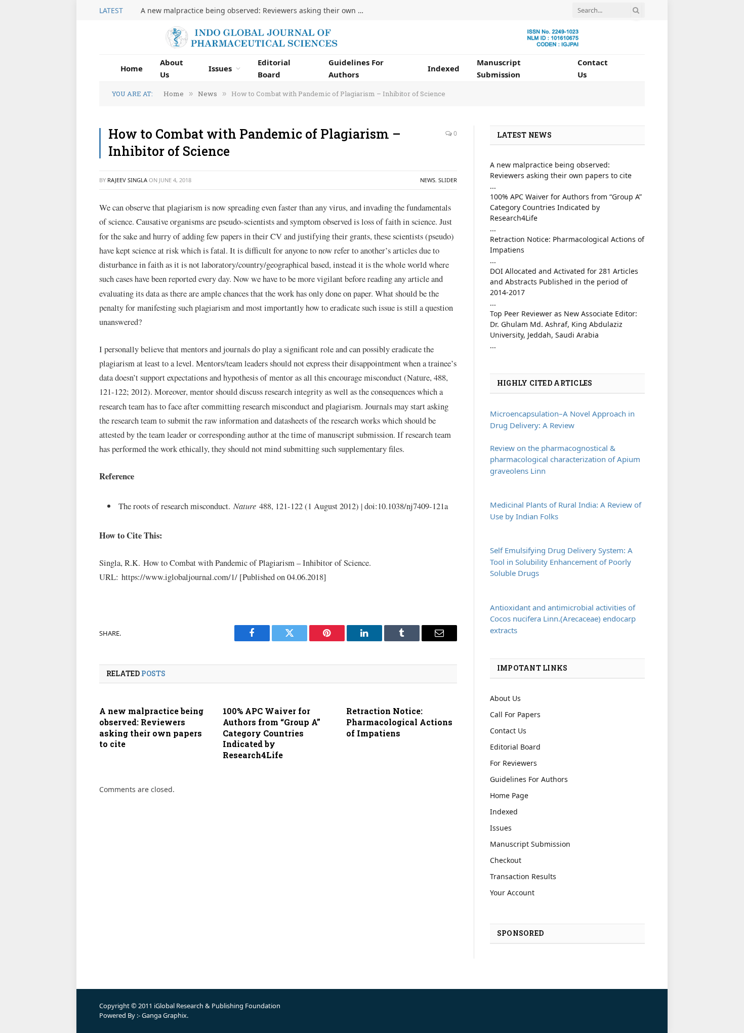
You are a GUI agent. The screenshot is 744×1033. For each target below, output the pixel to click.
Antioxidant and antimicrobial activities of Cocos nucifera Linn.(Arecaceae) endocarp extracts (563, 618)
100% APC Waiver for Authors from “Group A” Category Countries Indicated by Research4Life (271, 733)
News (427, 180)
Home (131, 68)
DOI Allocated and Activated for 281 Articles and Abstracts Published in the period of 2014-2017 (564, 281)
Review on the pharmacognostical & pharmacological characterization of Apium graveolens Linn (565, 459)
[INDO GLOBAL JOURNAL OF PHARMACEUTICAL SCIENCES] (372, 37)
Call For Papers (515, 714)
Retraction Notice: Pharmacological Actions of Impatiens (399, 722)
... (493, 186)
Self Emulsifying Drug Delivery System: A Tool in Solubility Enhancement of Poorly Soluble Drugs (561, 561)
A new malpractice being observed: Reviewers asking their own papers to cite (254, 10)
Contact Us (592, 68)
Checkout (505, 860)
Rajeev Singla (127, 180)
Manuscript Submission (499, 68)
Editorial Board (274, 68)
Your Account (512, 892)
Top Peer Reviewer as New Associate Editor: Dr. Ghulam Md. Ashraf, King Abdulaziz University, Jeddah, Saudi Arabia (563, 324)
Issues (220, 68)
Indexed (444, 68)
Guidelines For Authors (356, 68)
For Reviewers (513, 763)
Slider (447, 180)
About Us (171, 68)
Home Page (509, 795)
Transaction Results (523, 876)
